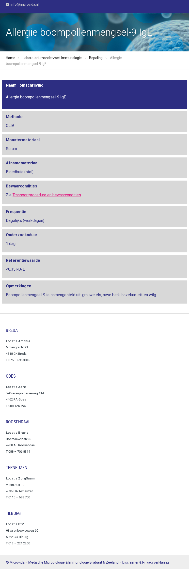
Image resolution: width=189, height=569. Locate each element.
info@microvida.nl (24, 4)
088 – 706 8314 (19, 451)
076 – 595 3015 (19, 360)
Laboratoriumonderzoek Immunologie (52, 58)
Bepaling (96, 58)
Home (10, 58)
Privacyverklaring (155, 562)
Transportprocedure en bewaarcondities (47, 195)
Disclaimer (130, 562)
